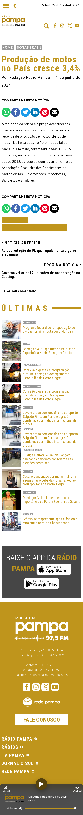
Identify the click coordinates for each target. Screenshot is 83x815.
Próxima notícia (61, 265)
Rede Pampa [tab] (16, 771)
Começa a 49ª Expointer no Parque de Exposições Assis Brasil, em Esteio (49, 351)
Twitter (70, 25)
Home (7, 47)
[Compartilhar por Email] (54, 112)
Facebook (55, 25)
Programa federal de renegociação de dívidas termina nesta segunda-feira (49, 329)
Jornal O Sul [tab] (18, 763)
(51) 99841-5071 (51, 669)
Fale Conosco (41, 719)
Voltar (16, 220)
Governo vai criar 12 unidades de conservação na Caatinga (41, 274)
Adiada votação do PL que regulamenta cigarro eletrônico (39, 252)
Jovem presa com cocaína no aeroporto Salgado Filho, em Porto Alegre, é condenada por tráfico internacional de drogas (50, 418)
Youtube (77, 25)
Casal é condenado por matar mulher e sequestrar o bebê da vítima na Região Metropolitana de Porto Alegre (49, 480)
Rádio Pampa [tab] (17, 739)
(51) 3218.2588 (48, 665)
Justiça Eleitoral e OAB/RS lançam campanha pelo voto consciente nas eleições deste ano (48, 459)
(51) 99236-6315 (56, 674)
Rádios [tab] (10, 747)
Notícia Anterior (23, 242)
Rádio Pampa (13, 21)
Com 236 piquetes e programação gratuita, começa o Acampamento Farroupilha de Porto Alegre (46, 374)
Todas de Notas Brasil (34, 227)
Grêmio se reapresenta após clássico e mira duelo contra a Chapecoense (50, 521)
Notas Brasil (29, 47)
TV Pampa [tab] (13, 755)
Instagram (62, 25)
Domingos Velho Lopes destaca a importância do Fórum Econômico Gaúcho (51, 500)
